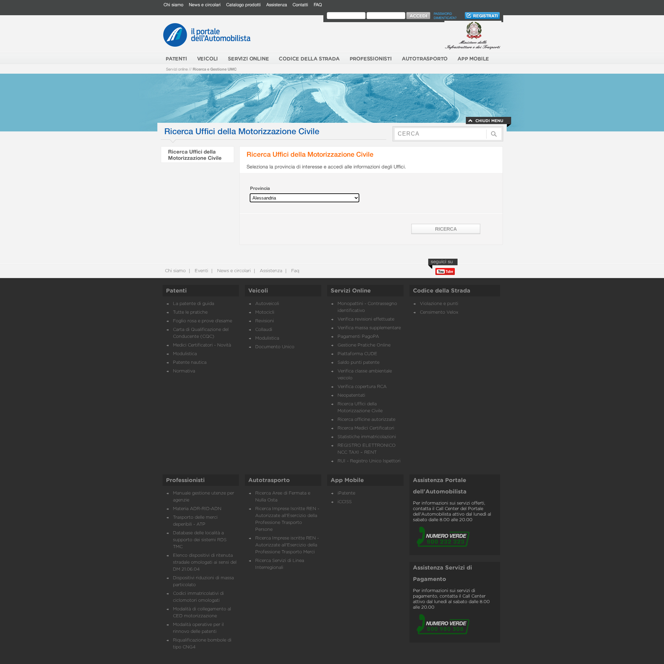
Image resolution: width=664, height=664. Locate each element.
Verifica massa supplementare (369, 328)
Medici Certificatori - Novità (202, 345)
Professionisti (185, 480)
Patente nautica (189, 362)
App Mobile (347, 480)
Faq (294, 271)
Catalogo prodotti (243, 4)
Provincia (260, 188)
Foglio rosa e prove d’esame (202, 321)
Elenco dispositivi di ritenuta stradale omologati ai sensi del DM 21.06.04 (205, 562)
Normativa (184, 371)
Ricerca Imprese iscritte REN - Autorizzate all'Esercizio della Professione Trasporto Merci (287, 545)
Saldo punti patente (358, 362)
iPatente (346, 493)
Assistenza (276, 4)
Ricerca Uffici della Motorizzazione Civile (195, 154)
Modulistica (185, 354)
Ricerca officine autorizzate (366, 419)
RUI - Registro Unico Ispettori (369, 461)
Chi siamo (173, 4)
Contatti (300, 4)
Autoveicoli (267, 304)
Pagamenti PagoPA (358, 336)
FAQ (318, 4)
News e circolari (205, 4)
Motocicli (264, 312)
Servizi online (177, 69)
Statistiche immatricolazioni (367, 437)
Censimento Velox (439, 312)
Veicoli (258, 291)
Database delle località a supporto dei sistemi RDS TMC (200, 540)
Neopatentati (351, 395)
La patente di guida (193, 304)
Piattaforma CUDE (357, 354)
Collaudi (263, 330)
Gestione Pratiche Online (364, 345)
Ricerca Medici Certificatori (366, 428)
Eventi (200, 271)
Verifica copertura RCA (362, 387)
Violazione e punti (439, 304)
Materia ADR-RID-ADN (197, 509)
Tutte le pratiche (190, 312)
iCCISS (345, 502)
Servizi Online (351, 291)
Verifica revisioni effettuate (366, 319)
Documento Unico (274, 347)
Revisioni (264, 321)
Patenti (176, 291)
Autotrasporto (269, 480)
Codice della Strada (441, 291)
